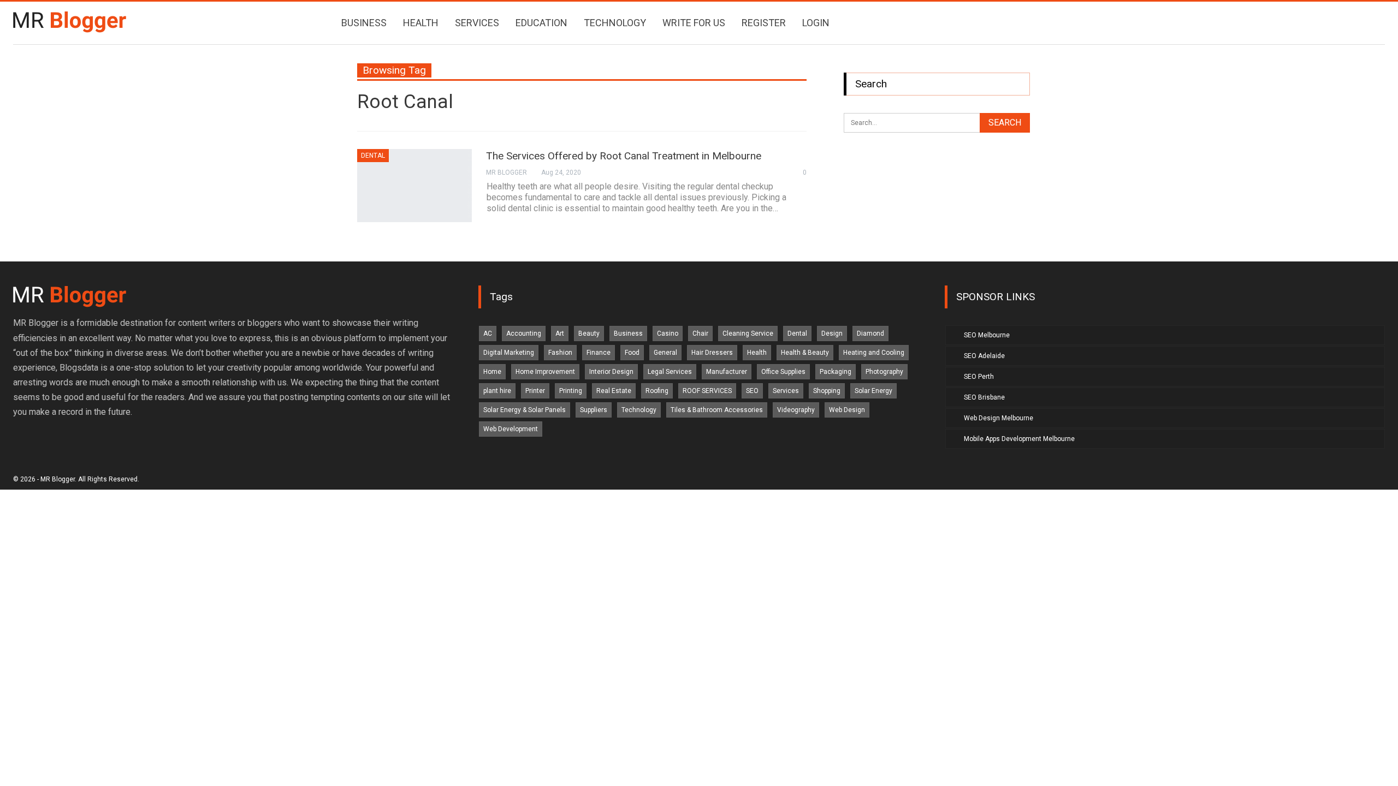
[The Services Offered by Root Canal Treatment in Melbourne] (414, 185)
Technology (638, 410)
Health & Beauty (805, 352)
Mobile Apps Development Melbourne (1019, 439)
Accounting (523, 333)
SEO (752, 391)
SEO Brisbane (984, 397)
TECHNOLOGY (615, 22)
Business (628, 333)
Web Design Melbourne (998, 418)
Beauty (589, 333)
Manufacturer (726, 372)
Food (632, 352)
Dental (373, 155)
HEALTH (421, 22)
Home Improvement (545, 372)
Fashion (560, 352)
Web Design (847, 410)
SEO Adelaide (984, 356)
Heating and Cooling (873, 352)
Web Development (510, 429)
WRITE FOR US (693, 22)
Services (786, 391)
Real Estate (613, 391)
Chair (700, 333)
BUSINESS (364, 22)
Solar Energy (873, 391)
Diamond (870, 333)
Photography (884, 372)
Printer (535, 391)
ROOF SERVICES (707, 391)
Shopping (826, 391)
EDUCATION (541, 22)
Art (559, 333)
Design (832, 333)
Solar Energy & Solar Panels (524, 410)
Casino (667, 333)
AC (487, 333)
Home (492, 372)
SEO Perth (979, 376)
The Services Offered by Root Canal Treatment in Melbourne (623, 156)
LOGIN (816, 22)
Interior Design (611, 372)
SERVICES (477, 22)
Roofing (656, 391)
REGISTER (764, 22)
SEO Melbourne (987, 335)
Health (757, 352)
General (665, 352)
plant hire (497, 391)
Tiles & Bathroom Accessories (717, 410)
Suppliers (593, 410)
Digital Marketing (508, 352)
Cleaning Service (747, 333)
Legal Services (670, 372)
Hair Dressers (712, 352)
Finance (599, 352)
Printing (570, 391)
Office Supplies (783, 372)
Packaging (835, 372)
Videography (796, 410)
